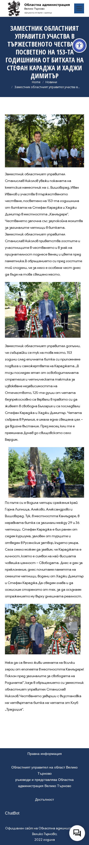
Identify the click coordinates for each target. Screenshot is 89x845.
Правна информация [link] (44, 754)
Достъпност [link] (44, 799)
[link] (79, 45)
